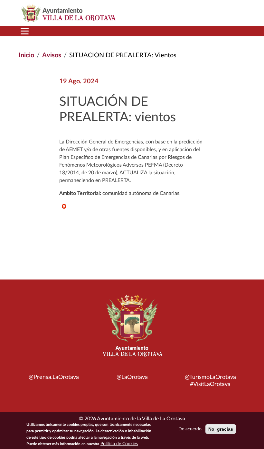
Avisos (51, 55)
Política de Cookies (119, 444)
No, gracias (220, 429)
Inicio (26, 55)
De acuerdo (190, 429)
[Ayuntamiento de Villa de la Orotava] (132, 329)
